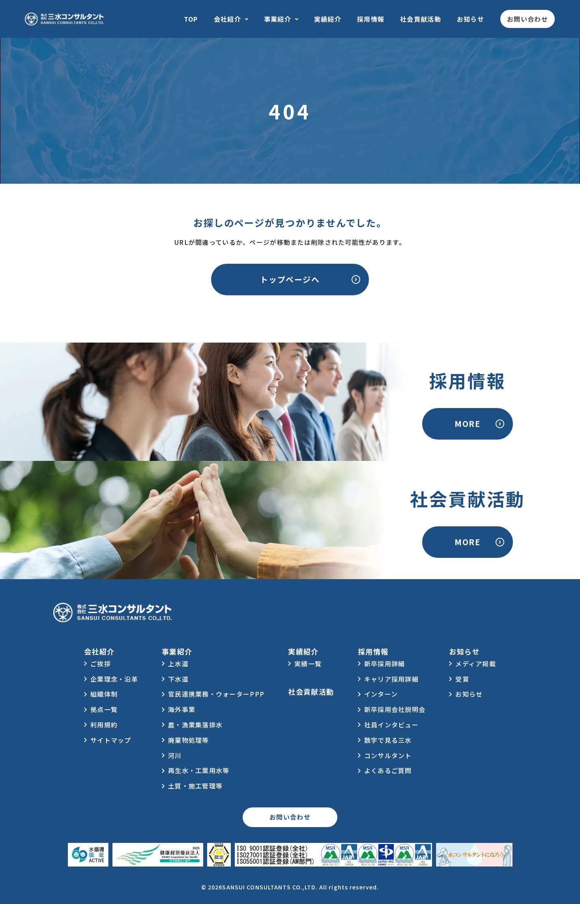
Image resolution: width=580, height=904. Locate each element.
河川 (175, 755)
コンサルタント (388, 755)
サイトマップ (110, 740)
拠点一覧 (104, 709)
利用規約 (104, 724)
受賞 (462, 679)
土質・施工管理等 (195, 785)
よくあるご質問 (388, 770)
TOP (191, 19)
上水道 (178, 663)
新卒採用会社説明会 (395, 709)
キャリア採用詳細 (391, 679)
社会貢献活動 (420, 19)
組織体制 (104, 694)
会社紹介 (227, 19)
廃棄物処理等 (188, 740)
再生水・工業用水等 (199, 770)
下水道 (178, 679)
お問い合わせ (527, 19)
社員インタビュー (391, 724)
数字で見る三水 (388, 740)
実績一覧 (308, 663)
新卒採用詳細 (384, 663)
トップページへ (290, 279)
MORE (467, 423)
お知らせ (470, 19)
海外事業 (181, 709)
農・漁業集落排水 (195, 724)
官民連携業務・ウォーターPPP (216, 694)
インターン (381, 694)
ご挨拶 (100, 663)
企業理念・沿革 (114, 679)
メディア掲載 (475, 663)
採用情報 (370, 19)
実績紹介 (327, 19)
